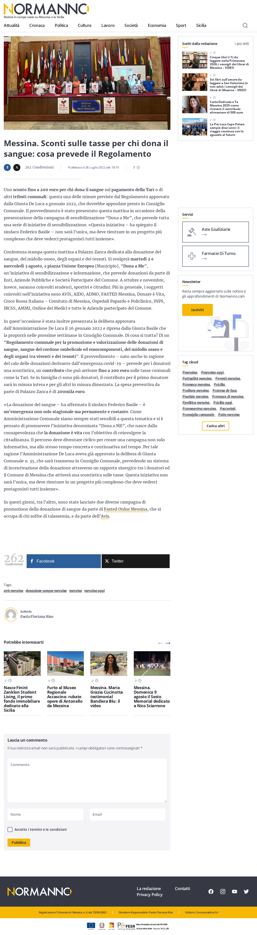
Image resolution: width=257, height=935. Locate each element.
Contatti (182, 888)
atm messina (230, 415)
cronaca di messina (228, 397)
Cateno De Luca (226, 391)
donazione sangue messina (46, 591)
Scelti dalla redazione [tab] (199, 43)
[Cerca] (245, 25)
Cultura (84, 25)
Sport (181, 25)
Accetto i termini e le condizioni (41, 829)
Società (131, 25)
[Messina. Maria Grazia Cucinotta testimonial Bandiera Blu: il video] (108, 663)
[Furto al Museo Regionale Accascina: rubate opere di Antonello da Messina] (65, 663)
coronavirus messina (200, 409)
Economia (157, 25)
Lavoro (107, 25)
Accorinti (228, 409)
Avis (105, 516)
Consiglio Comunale (199, 415)
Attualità (11, 25)
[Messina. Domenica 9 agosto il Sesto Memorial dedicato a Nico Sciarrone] (152, 663)
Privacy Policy (150, 894)
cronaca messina (197, 384)
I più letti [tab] (242, 43)
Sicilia (201, 25)
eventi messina (229, 378)
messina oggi (94, 591)
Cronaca (37, 25)
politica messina (197, 403)
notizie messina (196, 397)
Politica (61, 25)
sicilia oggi (224, 403)
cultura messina (197, 391)
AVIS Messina (13, 591)
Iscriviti (197, 309)
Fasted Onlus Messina (125, 509)
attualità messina (198, 378)
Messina (75, 591)
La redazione (149, 888)
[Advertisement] (215, 176)
